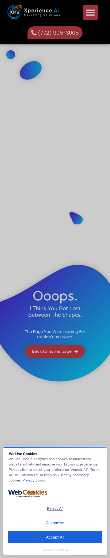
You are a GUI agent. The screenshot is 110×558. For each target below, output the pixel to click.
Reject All (55, 508)
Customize (55, 522)
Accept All (55, 537)
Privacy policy (34, 480)
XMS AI (64, 550)
